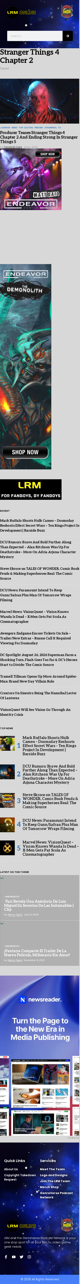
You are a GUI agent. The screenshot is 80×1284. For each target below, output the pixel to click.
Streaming (50, 128)
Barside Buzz (12, 897)
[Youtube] (14, 1257)
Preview (38, 128)
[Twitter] (21, 1257)
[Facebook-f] (6, 1257)
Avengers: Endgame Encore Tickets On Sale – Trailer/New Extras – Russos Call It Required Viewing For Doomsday (35, 638)
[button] (40, 19)
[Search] (68, 36)
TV (59, 128)
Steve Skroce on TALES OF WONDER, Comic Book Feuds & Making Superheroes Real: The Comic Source (39, 574)
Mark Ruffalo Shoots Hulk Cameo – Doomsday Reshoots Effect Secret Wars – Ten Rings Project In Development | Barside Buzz (39, 526)
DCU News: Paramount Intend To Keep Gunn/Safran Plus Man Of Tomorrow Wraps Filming (35, 595)
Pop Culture (26, 128)
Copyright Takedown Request (20, 1177)
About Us (11, 1169)
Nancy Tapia (15, 914)
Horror (5, 128)
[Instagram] (29, 1257)
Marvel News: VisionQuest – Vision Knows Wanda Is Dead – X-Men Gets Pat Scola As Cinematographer (34, 617)
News (14, 128)
